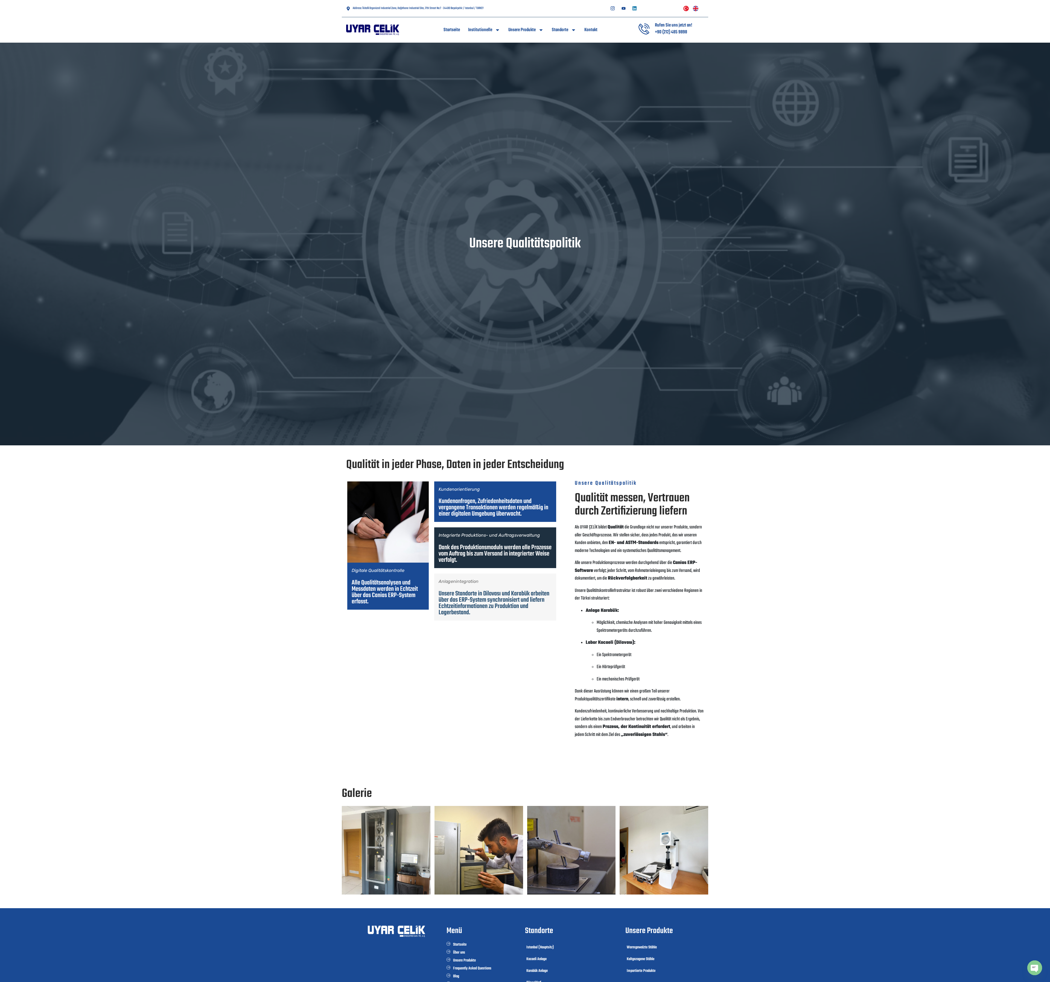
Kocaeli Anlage (536, 959)
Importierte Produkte (641, 971)
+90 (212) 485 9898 (671, 32)
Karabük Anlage (537, 971)
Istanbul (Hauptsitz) (540, 947)
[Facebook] (635, 8)
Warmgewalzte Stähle (642, 947)
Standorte (560, 30)
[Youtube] (624, 8)
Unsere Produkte (522, 30)
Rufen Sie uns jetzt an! (673, 25)
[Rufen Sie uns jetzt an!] (643, 29)
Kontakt (590, 30)
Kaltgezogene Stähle (640, 959)
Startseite (452, 30)
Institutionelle (480, 30)
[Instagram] (613, 8)
